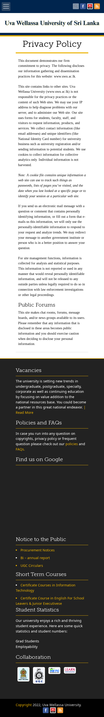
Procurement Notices (38, 550)
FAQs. (20, 449)
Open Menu (6, 6)
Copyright (24, 705)
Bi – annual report (35, 557)
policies (72, 444)
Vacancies (28, 370)
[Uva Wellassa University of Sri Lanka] (52, 25)
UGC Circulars (32, 565)
